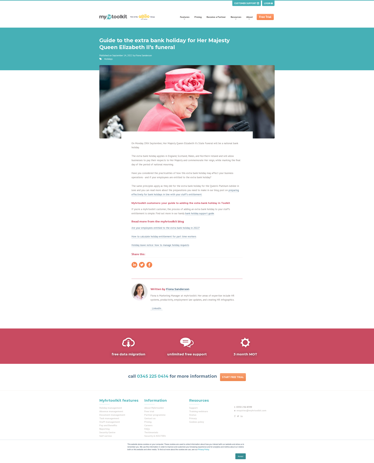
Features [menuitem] (184, 16)
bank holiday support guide (199, 213)
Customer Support (245, 3)
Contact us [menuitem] (150, 418)
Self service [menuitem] (105, 435)
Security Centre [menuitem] (107, 432)
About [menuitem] (249, 16)
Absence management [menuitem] (111, 411)
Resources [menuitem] (236, 16)
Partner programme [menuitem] (155, 414)
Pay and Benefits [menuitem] (108, 425)
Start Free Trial (233, 377)
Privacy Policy (203, 449)
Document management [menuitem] (112, 414)
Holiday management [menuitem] (110, 407)
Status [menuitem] (192, 414)
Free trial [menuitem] (149, 411)
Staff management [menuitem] (109, 421)
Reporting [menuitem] (104, 428)
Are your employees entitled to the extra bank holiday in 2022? (165, 227)
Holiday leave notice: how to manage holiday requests (160, 245)
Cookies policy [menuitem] (196, 421)
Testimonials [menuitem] (151, 432)
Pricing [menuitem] (198, 16)
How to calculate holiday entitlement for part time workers (163, 236)
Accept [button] (240, 456)
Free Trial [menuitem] (265, 17)
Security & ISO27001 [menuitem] (155, 435)
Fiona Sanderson (144, 55)
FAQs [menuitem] (147, 428)
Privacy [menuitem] (193, 418)
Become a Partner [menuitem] (216, 16)
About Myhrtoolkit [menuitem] (154, 407)
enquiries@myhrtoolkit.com (251, 410)
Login (267, 3)
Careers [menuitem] (148, 425)
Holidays (108, 58)
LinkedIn (156, 308)
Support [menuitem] (193, 407)
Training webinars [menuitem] (198, 411)
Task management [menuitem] (109, 418)
